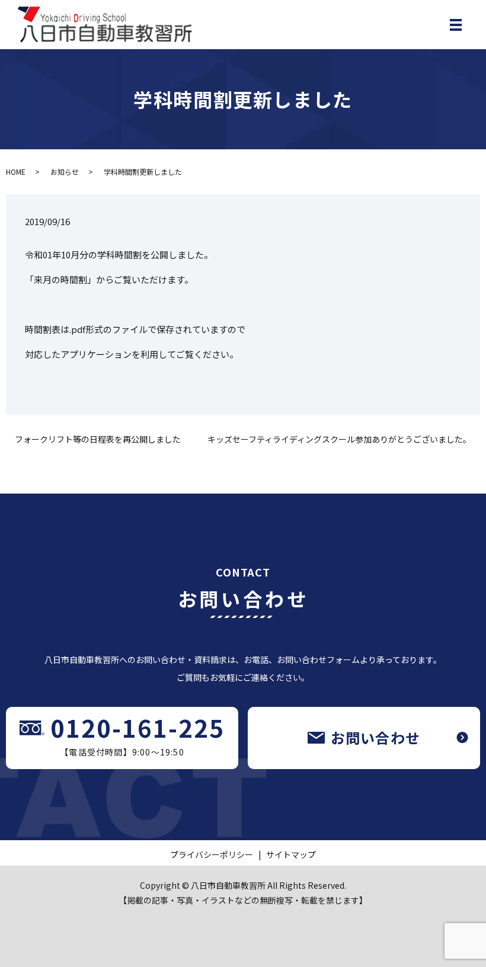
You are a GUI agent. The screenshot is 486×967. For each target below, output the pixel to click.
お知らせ (64, 171)
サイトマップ (291, 854)
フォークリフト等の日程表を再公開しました (98, 439)
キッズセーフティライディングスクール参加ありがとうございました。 (339, 439)
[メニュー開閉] (456, 25)
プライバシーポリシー (211, 854)
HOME (15, 171)
